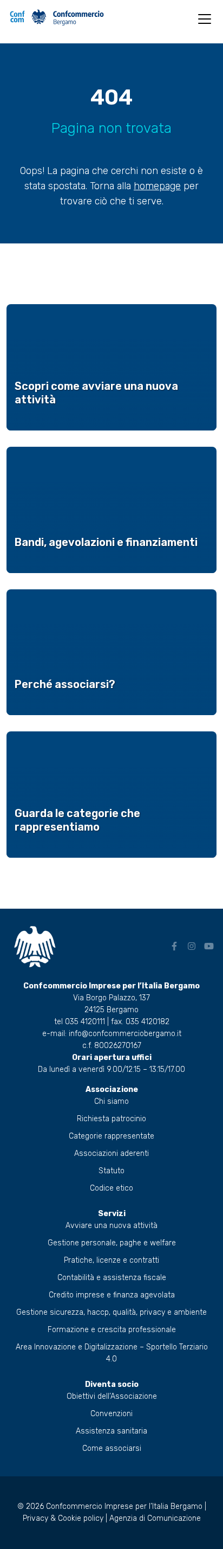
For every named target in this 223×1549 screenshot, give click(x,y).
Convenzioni (111, 1413)
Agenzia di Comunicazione (155, 1518)
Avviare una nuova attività (111, 1225)
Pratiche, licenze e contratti (111, 1260)
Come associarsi (111, 1448)
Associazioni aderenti (111, 1153)
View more (111, 367)
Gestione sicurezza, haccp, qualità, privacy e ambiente (111, 1312)
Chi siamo (111, 1101)
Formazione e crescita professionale (112, 1329)
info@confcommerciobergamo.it (125, 1033)
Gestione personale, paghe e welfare (112, 1243)
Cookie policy (80, 1518)
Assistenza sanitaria (111, 1431)
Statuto (111, 1170)
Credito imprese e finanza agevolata (112, 1295)
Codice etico (111, 1188)
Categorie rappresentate (111, 1136)
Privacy (35, 1518)
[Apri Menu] (204, 19)
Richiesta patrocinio (111, 1118)
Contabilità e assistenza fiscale (111, 1277)
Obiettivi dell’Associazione (112, 1396)
